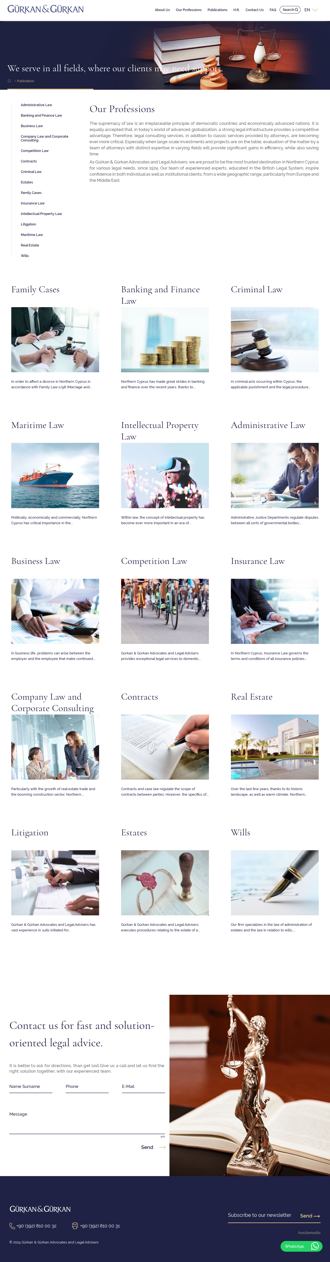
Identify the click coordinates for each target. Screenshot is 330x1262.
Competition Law (35, 151)
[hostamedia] (303, 1232)
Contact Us (255, 10)
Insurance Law (33, 203)
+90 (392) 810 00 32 (36, 1226)
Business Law (32, 126)
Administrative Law (36, 105)
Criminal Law (31, 172)
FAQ (273, 10)
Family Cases (31, 193)
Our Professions (189, 10)
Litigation (28, 224)
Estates (27, 182)
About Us (162, 10)
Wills (25, 256)
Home (11, 81)
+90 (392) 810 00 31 (100, 1226)
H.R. (236, 10)
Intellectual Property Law (41, 214)
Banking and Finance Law (41, 115)
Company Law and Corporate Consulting (44, 138)
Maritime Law (32, 235)
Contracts (29, 161)
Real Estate (30, 245)
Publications (217, 10)
